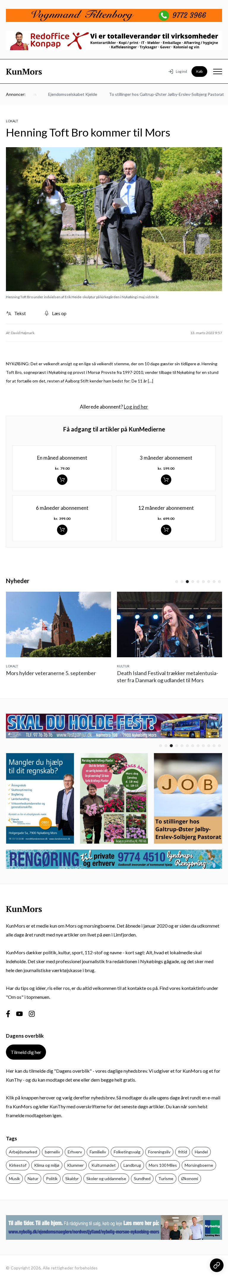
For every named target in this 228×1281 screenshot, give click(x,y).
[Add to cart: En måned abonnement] (62, 479)
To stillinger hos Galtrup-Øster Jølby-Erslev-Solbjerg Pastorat (154, 94)
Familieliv (98, 1151)
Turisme (165, 1178)
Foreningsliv (159, 1151)
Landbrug (132, 1165)
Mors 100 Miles (163, 1165)
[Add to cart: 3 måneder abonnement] (166, 479)
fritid (182, 1151)
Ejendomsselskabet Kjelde (61, 94)
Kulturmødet (103, 1165)
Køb (199, 71)
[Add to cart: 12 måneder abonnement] (166, 530)
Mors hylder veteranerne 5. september (51, 673)
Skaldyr (72, 1178)
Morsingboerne (199, 1165)
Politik (52, 1178)
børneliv (52, 1151)
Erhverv (75, 1151)
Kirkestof (17, 1165)
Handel (201, 1151)
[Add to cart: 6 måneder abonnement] (62, 530)
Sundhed (142, 1178)
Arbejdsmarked (23, 1151)
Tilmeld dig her (26, 1052)
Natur (33, 1178)
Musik (14, 1178)
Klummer (75, 1165)
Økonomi (189, 1178)
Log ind (181, 71)
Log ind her (136, 407)
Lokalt (12, 121)
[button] (176, 581)
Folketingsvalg (127, 1151)
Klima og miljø (46, 1165)
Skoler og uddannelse (106, 1178)
